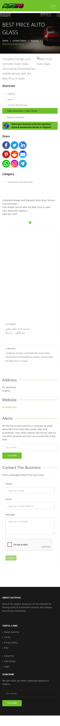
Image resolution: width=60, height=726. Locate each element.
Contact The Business (17, 105)
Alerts (10, 99)
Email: (9, 499)
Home (5, 40)
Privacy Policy (11, 642)
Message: (10, 514)
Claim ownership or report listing (22, 110)
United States (19, 40)
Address (11, 93)
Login (7, 666)
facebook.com (9, 407)
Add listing (9, 661)
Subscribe (12, 455)
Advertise (9, 655)
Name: (9, 483)
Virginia (34, 40)
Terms (7, 637)
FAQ (6, 647)
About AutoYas (11, 631)
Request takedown (15, 117)
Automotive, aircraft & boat (20, 182)
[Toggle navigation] (53, 6)
